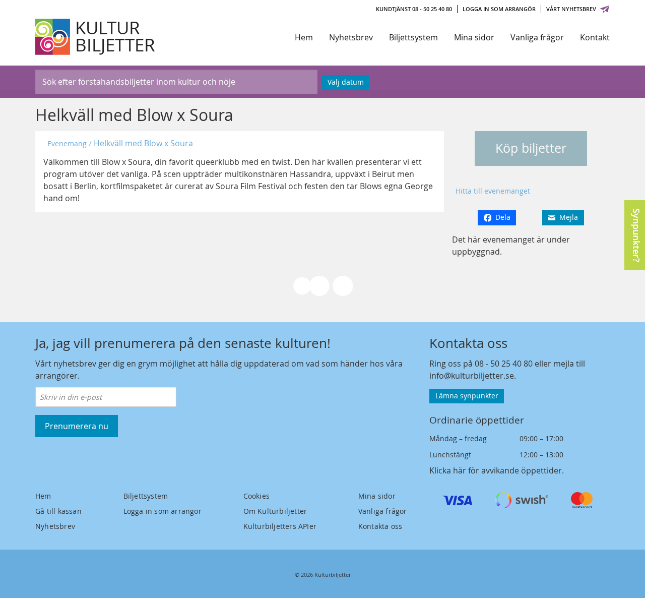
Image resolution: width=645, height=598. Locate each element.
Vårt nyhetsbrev (571, 9)
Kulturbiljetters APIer (279, 526)
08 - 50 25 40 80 (504, 363)
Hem (304, 37)
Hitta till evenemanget (493, 191)
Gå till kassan (58, 511)
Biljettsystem (413, 37)
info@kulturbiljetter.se (471, 375)
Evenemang (67, 143)
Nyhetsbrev (351, 37)
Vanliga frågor (537, 37)
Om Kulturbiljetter (275, 511)
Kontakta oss (380, 526)
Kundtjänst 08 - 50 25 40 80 (414, 9)
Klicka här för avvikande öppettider (495, 470)
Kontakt (595, 37)
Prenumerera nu (76, 426)
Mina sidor (474, 37)
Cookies (256, 496)
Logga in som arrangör (499, 9)
